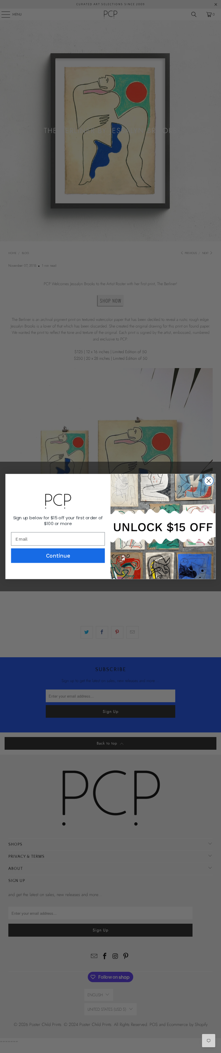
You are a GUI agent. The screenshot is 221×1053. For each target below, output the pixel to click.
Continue (58, 555)
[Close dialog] (209, 481)
